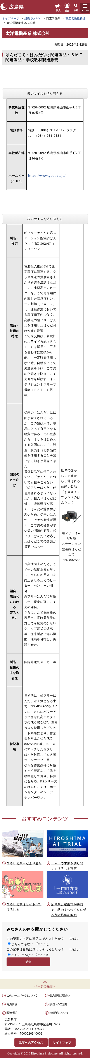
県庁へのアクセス (31, 1042)
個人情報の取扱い (59, 995)
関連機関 (12, 1013)
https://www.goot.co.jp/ (47, 175)
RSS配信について (59, 1013)
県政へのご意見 (58, 1004)
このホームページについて (22, 995)
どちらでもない (22, 944)
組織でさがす (32, 18)
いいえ (44, 944)
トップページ (10, 18)
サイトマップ (62, 1042)
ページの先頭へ (45, 986)
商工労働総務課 (75, 18)
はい (76, 938)
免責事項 (12, 1004)
